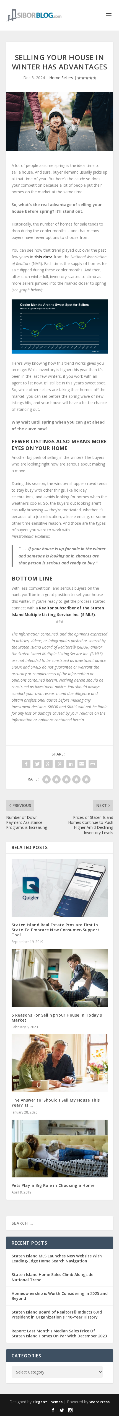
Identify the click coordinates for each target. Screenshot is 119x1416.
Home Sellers (61, 77)
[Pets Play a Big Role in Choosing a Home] (60, 1148)
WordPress (99, 1401)
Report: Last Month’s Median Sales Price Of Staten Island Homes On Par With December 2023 (59, 1333)
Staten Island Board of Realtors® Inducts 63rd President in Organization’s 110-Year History (57, 1314)
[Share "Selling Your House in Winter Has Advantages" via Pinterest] (59, 763)
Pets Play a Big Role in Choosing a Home (53, 1185)
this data (43, 256)
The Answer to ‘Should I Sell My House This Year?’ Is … (56, 1102)
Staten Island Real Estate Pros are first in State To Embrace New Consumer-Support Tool (56, 929)
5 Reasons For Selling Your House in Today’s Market (57, 1017)
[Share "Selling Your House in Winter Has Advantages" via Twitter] (37, 763)
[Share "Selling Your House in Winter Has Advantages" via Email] (81, 763)
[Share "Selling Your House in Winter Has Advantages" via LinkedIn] (70, 763)
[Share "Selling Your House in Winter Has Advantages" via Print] (92, 763)
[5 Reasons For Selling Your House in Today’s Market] (60, 978)
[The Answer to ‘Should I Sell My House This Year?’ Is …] (60, 1063)
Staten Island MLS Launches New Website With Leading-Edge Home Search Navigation (57, 1258)
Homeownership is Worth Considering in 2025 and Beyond (60, 1296)
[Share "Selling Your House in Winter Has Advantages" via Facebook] (26, 763)
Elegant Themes (48, 1401)
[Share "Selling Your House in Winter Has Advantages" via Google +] (48, 763)
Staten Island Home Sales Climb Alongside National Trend (52, 1277)
